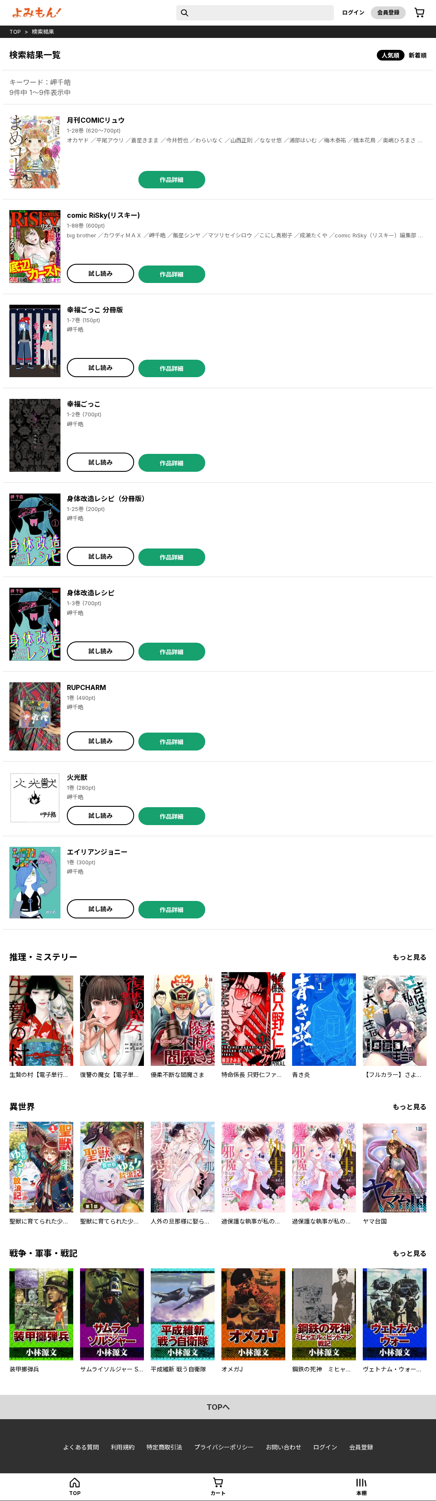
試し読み (100, 273)
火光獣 (77, 777)
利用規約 (123, 1447)
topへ (218, 1407)
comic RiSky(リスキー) (103, 215)
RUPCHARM (86, 687)
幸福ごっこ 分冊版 (95, 310)
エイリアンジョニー (97, 852)
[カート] (419, 13)
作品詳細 (172, 179)
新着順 (418, 55)
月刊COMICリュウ (96, 120)
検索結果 (43, 31)
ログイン (353, 12)
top (15, 31)
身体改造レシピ (91, 593)
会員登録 (388, 12)
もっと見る (410, 957)
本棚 (361, 1493)
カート (218, 1493)
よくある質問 (81, 1447)
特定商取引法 (164, 1447)
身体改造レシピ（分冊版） (108, 498)
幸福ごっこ (84, 404)
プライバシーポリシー (224, 1447)
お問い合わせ (283, 1447)
